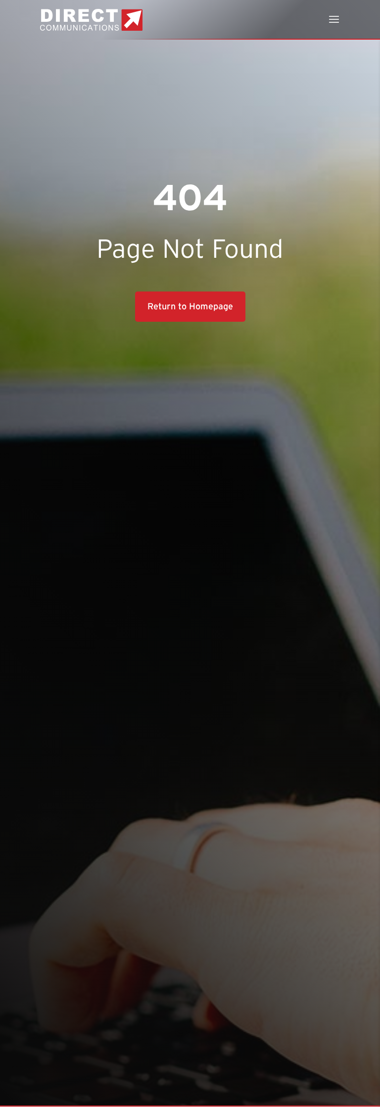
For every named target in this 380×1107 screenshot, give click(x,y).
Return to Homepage (190, 306)
